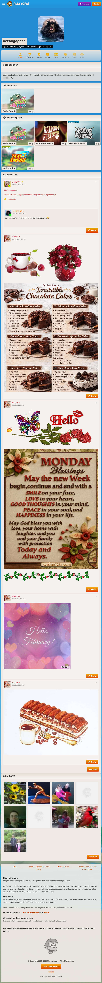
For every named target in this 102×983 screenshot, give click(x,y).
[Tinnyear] (39, 793)
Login (96, 4)
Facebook (34, 912)
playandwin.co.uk (24, 921)
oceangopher (18, 210)
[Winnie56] (39, 817)
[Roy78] (15, 841)
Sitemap (51, 972)
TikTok (46, 912)
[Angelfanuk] (63, 793)
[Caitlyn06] (63, 817)
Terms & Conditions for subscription (87, 868)
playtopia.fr (61, 921)
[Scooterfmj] (87, 793)
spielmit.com (38, 921)
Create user (85, 4)
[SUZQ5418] (87, 817)
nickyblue (16, 236)
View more (93, 769)
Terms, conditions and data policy (39, 868)
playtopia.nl (50, 921)
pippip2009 (17, 181)
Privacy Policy (63, 866)
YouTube (25, 912)
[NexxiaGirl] (15, 793)
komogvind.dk (9, 921)
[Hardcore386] (15, 817)
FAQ (14, 866)
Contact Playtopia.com (51, 966)
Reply (93, 230)
